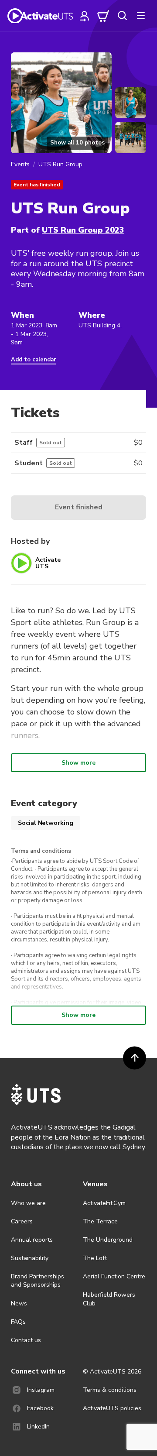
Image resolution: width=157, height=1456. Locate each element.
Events (20, 164)
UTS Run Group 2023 (83, 230)
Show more (78, 763)
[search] (122, 15)
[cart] (103, 15)
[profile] (84, 15)
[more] (141, 15)
